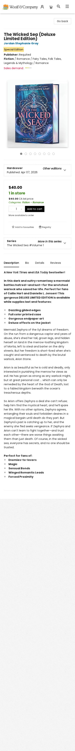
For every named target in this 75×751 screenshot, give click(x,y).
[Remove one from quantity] (11, 209)
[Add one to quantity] (21, 209)
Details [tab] (39, 263)
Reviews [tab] (55, 263)
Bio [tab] (27, 263)
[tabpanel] (37, 380)
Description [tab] (11, 263)
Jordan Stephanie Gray (21, 43)
